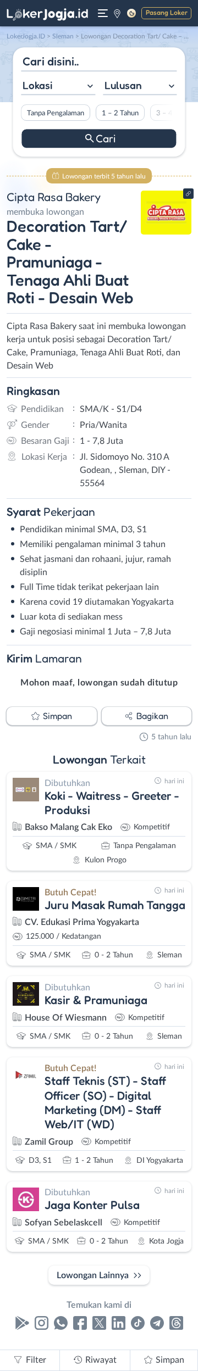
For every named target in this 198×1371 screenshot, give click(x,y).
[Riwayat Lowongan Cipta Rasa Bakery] (166, 231)
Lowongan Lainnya (93, 1275)
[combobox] (58, 86)
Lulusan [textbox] (123, 85)
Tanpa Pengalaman (55, 113)
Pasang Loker (167, 12)
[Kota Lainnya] (117, 13)
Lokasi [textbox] (37, 85)
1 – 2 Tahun (120, 113)
